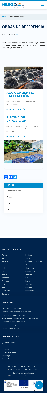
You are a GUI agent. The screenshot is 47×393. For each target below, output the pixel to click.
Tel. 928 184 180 (16, 370)
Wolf (3, 268)
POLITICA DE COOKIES (29, 366)
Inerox (27, 281)
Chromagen (29, 268)
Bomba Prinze (30, 271)
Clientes (10, 203)
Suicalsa (28, 284)
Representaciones (14, 190)
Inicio (4, 17)
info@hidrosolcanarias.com (23, 373)
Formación (6, 346)
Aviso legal (6, 355)
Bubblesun (29, 291)
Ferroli (4, 274)
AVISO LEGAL (13, 366)
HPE (3, 287)
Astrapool (5, 278)
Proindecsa (6, 281)
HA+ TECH (5, 284)
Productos (11, 197)
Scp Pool (28, 278)
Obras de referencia (9, 352)
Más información (17, 109)
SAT (8, 210)
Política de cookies (9, 359)
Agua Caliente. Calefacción (20, 94)
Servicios (5, 349)
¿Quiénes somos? (8, 342)
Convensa (29, 287)
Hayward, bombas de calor (33, 263)
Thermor (28, 274)
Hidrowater (6, 291)
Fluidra (4, 255)
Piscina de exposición (16, 119)
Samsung (5, 294)
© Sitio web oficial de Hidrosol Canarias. (23, 376)
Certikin (28, 258)
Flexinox (28, 255)
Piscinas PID (6, 261)
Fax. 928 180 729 (31, 370)
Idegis (4, 258)
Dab (3, 271)
